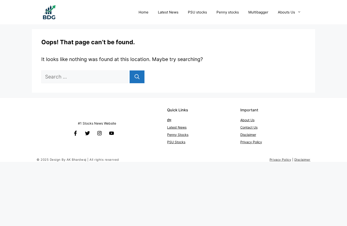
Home (143, 12)
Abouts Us (286, 12)
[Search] (137, 76)
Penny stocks (227, 12)
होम (169, 120)
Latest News (168, 12)
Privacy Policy (251, 142)
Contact (247, 127)
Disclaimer (248, 135)
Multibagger (258, 12)
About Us (247, 120)
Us (256, 127)
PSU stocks (197, 12)
